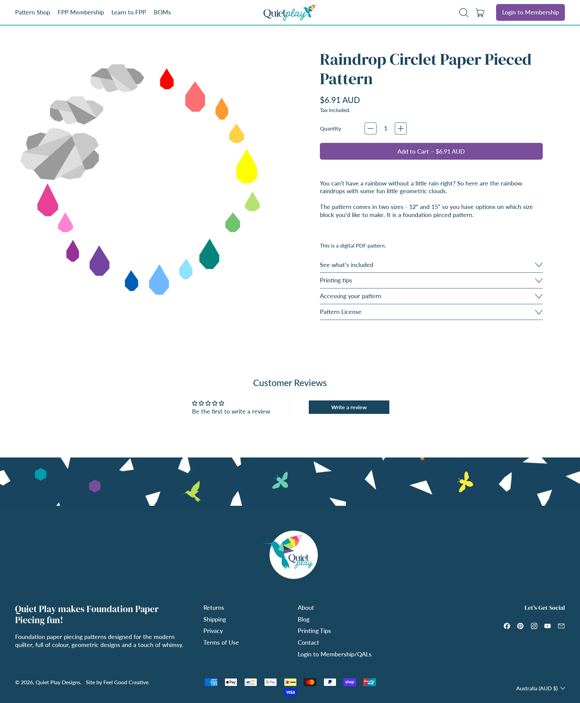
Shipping (214, 619)
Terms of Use (221, 642)
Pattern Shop (32, 12)
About (306, 607)
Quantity (330, 128)
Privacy (213, 630)
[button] (463, 12)
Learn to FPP (128, 12)
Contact (308, 642)
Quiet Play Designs (58, 682)
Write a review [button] (349, 407)
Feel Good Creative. (126, 682)
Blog (303, 619)
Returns (213, 607)
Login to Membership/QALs (335, 654)
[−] (371, 128)
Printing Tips (314, 630)
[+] (401, 128)
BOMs (162, 12)
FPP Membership (81, 12)
